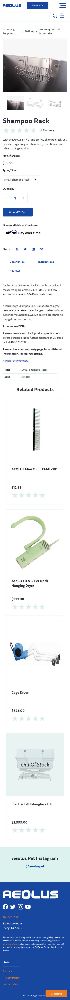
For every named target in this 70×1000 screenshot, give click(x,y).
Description (17, 258)
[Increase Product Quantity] (23, 194)
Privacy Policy (11, 974)
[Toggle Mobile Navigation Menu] (62, 5)
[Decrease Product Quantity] (7, 194)
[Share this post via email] (41, 245)
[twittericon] (13, 903)
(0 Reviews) (47, 126)
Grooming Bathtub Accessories (49, 31)
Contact (7, 967)
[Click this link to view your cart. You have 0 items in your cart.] (54, 15)
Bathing (29, 31)
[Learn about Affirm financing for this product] (23, 229)
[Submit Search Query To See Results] (48, 15)
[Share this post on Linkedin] (33, 245)
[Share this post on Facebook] (17, 245)
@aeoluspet (35, 862)
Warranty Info (11, 980)
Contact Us (37, 5)
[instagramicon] (20, 903)
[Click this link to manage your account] (62, 15)
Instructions (46, 258)
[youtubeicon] (28, 903)
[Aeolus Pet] (12, 5)
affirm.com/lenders (11, 940)
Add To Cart (20, 208)
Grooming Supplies (9, 31)
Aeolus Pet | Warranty (15, 357)
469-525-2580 (11, 913)
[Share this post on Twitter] (25, 245)
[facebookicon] (5, 903)
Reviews (15, 266)
